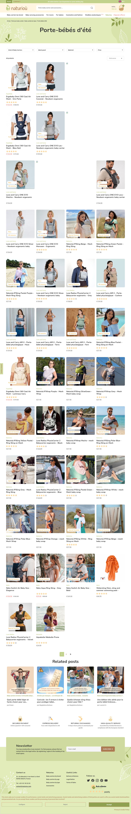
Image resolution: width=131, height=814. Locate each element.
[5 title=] (16, 102)
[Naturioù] (16, 8)
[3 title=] (11, 102)
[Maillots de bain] (95, 112)
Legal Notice (70, 779)
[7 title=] (73, 249)
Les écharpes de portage (60, 696)
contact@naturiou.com (23, 786)
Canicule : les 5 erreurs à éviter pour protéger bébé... (50, 701)
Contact (17, 2)
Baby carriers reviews (14, 696)
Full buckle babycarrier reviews (31, 696)
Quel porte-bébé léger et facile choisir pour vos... (18, 701)
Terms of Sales (71, 782)
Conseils (85, 696)
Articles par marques (44, 696)
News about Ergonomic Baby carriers (109, 696)
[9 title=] (75, 249)
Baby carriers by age (52, 779)
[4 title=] (14, 102)
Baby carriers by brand (53, 776)
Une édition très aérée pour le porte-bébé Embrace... (110, 701)
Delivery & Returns (72, 776)
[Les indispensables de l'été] (65, 161)
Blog (9, 2)
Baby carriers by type (53, 782)
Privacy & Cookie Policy (121, 810)
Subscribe (107, 749)
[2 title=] (9, 102)
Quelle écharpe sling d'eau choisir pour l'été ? (78, 701)
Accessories (50, 786)
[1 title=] (7, 102)
